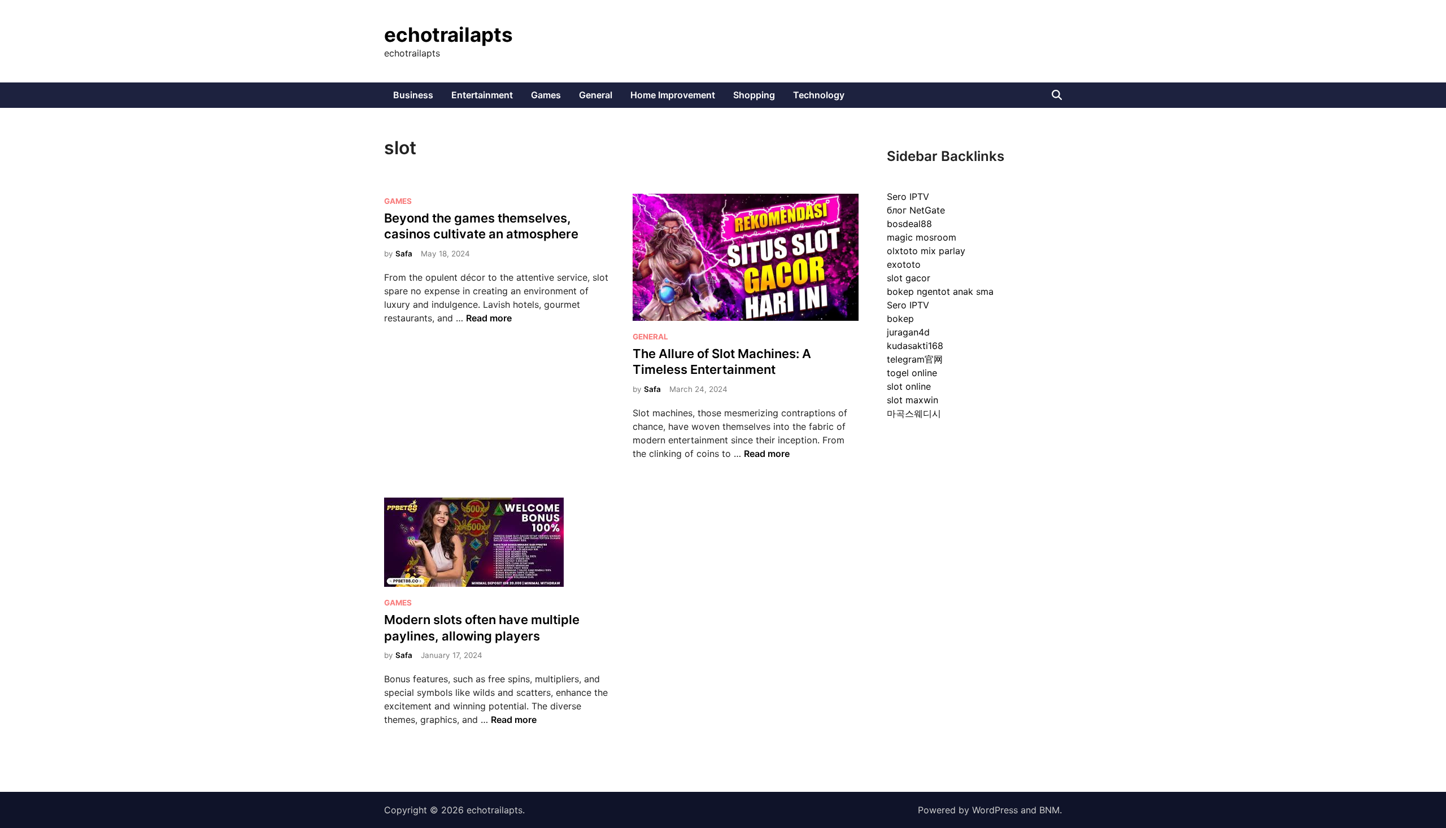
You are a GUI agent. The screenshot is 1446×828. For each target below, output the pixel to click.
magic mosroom (921, 237)
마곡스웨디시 (914, 413)
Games (546, 95)
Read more (489, 318)
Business (413, 95)
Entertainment (482, 95)
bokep (900, 318)
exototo (904, 264)
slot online (909, 386)
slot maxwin (912, 400)
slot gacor (908, 278)
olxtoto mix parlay (926, 250)
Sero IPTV (908, 196)
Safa (403, 253)
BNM (1049, 810)
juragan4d (908, 332)
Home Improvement (672, 95)
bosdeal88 (909, 223)
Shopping (754, 95)
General (595, 95)
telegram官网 (915, 359)
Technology (818, 95)
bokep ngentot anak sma (940, 291)
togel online (912, 372)
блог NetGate (916, 210)
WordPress (995, 810)
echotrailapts (448, 34)
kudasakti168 (915, 345)
